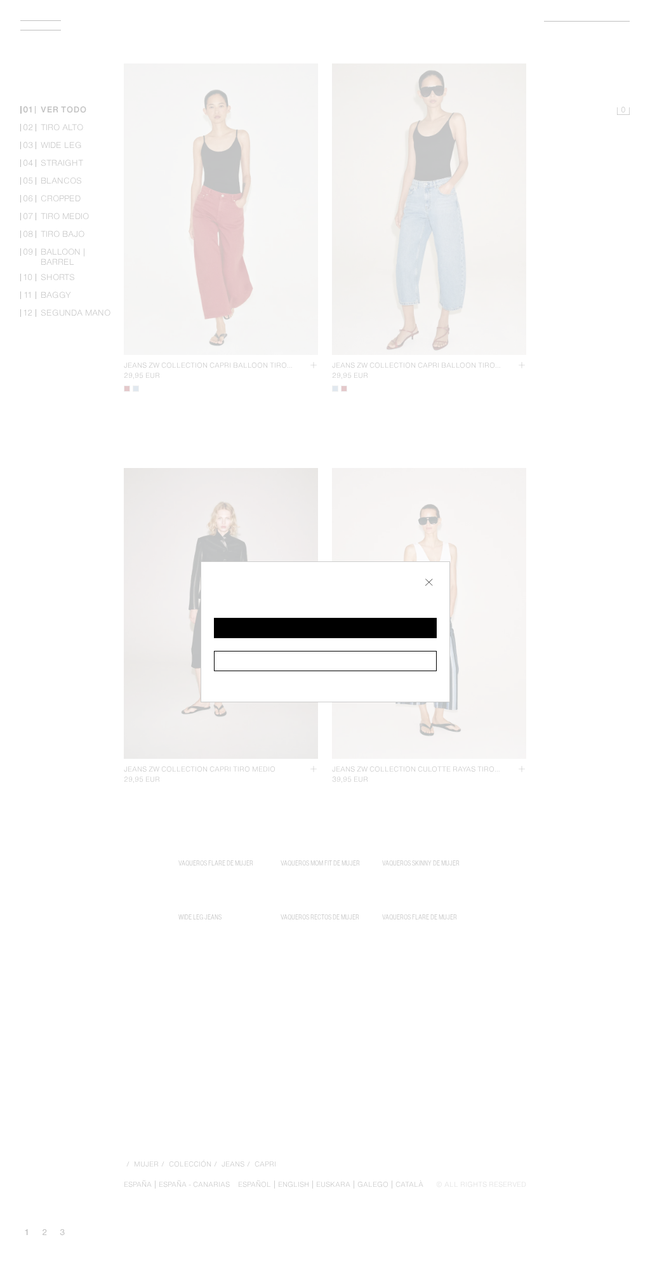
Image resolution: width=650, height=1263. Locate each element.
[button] (325, 628)
